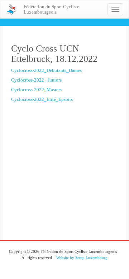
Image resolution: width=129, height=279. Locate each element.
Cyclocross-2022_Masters (36, 89)
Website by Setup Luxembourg (82, 257)
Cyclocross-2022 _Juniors (36, 80)
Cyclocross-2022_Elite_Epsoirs (42, 99)
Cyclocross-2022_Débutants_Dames (46, 70)
